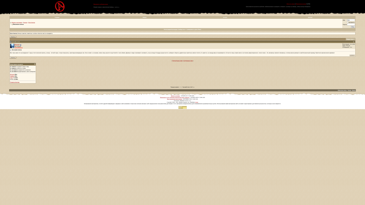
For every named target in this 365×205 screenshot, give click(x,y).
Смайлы (12, 76)
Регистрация (167, 29)
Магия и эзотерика (17, 22)
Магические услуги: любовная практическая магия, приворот (174, 97)
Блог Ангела (31, 22)
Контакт (310, 17)
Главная (57, 17)
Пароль (345, 24)
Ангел (17, 44)
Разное (25, 22)
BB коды (12, 74)
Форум (144, 17)
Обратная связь (342, 90)
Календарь (174, 29)
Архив (349, 90)
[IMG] (11, 77)
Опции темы (349, 39)
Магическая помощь (301, 4)
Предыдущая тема (177, 60)
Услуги (225, 17)
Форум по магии (291, 4)
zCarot (196, 102)
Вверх (354, 90)
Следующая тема (188, 60)
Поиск (199, 29)
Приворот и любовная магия (100, 4)
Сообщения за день (191, 29)
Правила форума (14, 82)
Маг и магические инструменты (174, 99)
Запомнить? (352, 22)
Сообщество (181, 29)
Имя (344, 20)
